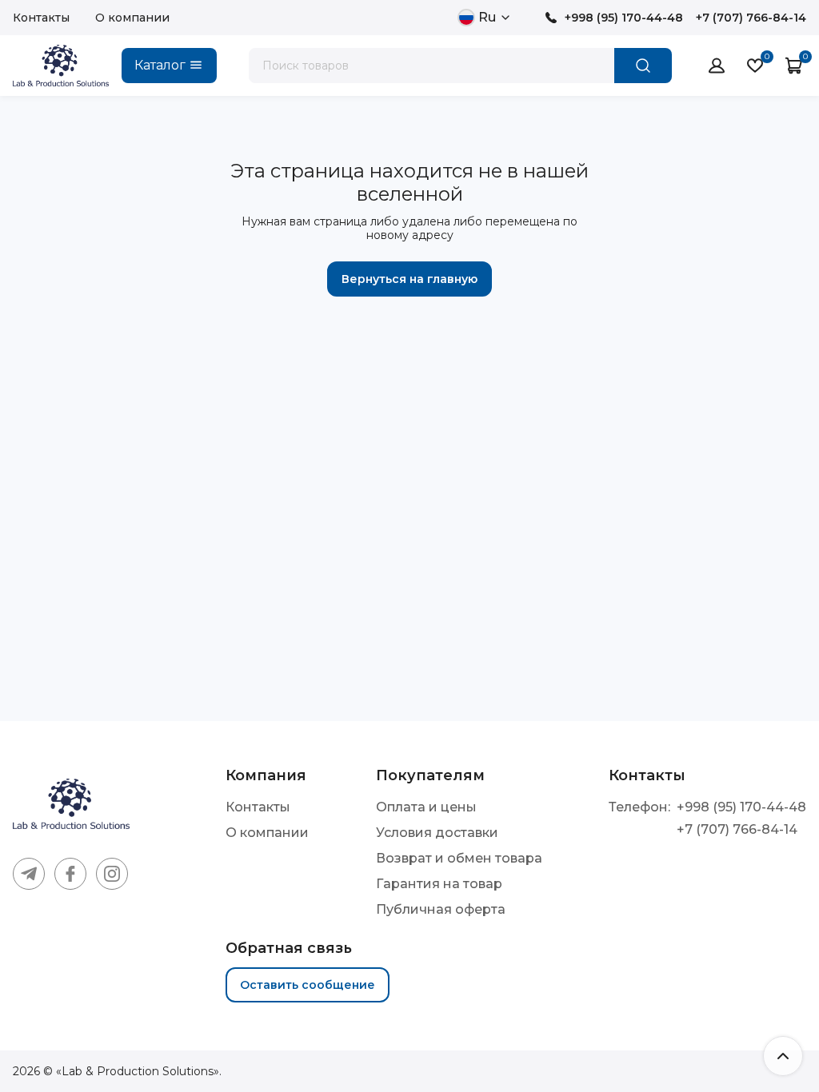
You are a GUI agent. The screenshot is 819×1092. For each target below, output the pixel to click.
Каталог (160, 65)
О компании (132, 17)
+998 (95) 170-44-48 (624, 17)
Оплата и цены (426, 807)
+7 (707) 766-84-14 (751, 17)
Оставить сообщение (307, 985)
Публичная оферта (440, 909)
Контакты (41, 17)
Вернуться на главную (409, 279)
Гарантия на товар (439, 883)
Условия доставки (437, 832)
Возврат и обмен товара (459, 858)
